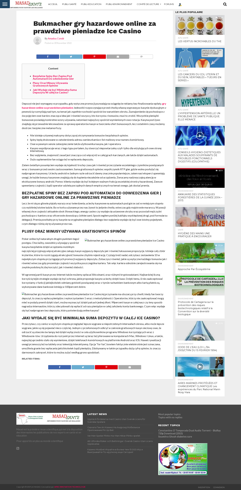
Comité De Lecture (148, 4)
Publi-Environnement (119, 4)
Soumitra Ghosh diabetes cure (175, 436)
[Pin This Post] (94, 55)
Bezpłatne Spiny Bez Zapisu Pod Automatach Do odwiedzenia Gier (53, 77)
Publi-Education (91, 4)
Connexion (219, 487)
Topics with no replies (170, 417)
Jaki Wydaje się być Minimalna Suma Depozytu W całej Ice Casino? (55, 91)
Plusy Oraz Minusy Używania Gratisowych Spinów (50, 84)
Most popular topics (169, 414)
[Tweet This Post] (71, 55)
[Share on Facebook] (47, 55)
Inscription (204, 487)
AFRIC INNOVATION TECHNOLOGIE (69, 487)
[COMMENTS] (141, 55)
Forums (169, 4)
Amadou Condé (56, 38)
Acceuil (53, 4)
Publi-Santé (69, 4)
